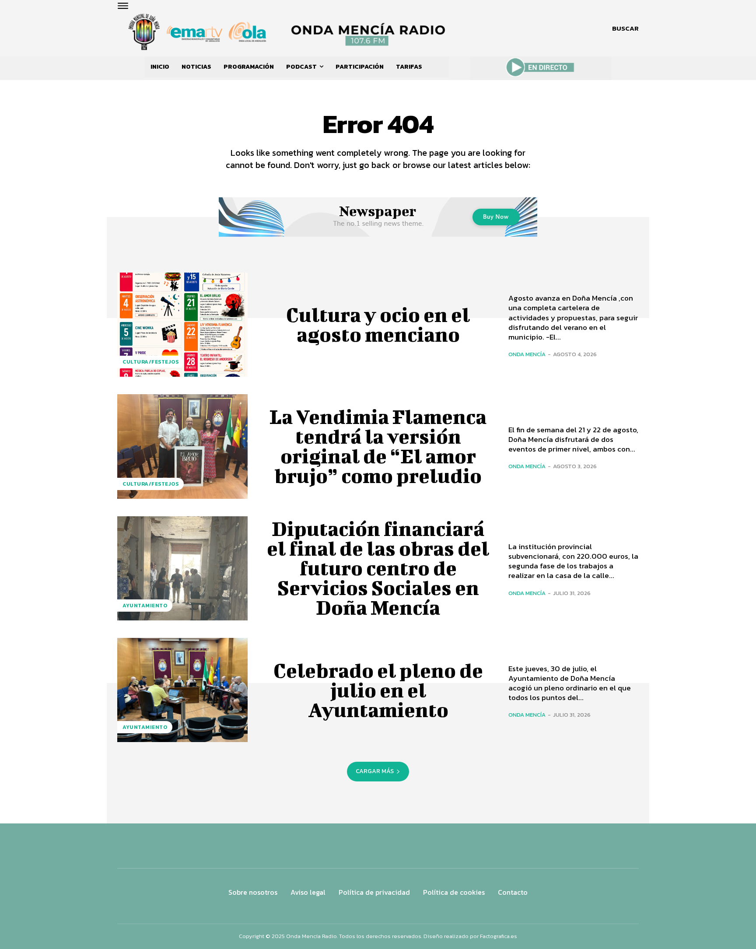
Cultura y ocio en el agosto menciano (378, 324)
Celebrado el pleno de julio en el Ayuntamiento (378, 690)
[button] (625, 28)
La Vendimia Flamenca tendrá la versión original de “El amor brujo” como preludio (378, 446)
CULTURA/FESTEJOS (150, 362)
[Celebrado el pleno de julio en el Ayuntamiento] (182, 690)
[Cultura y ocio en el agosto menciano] (182, 325)
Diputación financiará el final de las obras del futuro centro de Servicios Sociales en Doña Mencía (378, 568)
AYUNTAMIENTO (144, 605)
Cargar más (375, 771)
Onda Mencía (527, 354)
